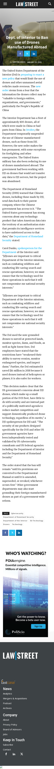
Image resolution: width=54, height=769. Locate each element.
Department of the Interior (15, 521)
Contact (7, 749)
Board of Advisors (12, 729)
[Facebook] (20, 54)
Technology (17, 524)
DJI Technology (36, 521)
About (6, 719)
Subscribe (8, 744)
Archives (7, 708)
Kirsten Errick (19, 62)
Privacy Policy (10, 724)
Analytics (7, 693)
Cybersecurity (17, 513)
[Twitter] (27, 54)
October (30, 129)
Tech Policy (30, 32)
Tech (20, 32)
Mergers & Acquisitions (15, 698)
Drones (6, 524)
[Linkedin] (34, 54)
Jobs (5, 734)
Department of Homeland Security (18, 517)
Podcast (7, 703)
